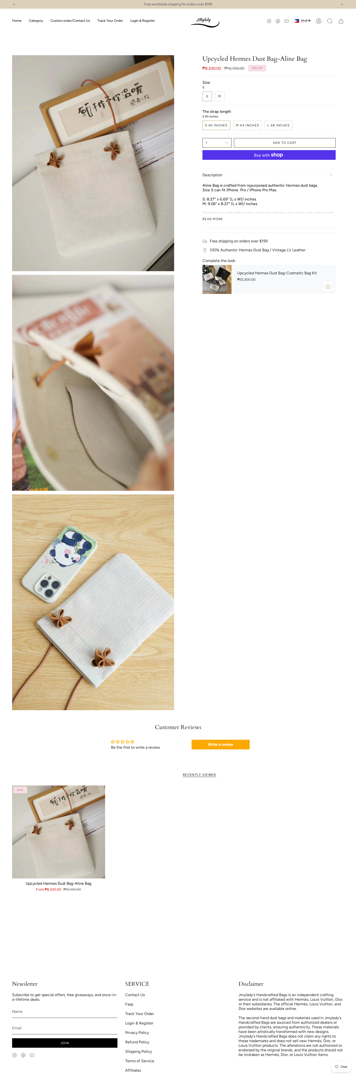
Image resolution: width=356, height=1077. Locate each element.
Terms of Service (139, 1061)
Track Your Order (139, 1013)
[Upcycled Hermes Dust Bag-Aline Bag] (58, 831)
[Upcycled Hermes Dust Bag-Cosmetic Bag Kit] (217, 279)
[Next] (342, 4)
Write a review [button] (220, 744)
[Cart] (341, 21)
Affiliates (133, 1070)
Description (212, 175)
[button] (36, 21)
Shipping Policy (138, 1051)
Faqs (129, 1004)
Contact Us (135, 994)
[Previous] (14, 4)
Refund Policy (137, 1042)
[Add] (328, 286)
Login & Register (139, 1023)
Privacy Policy (137, 1032)
